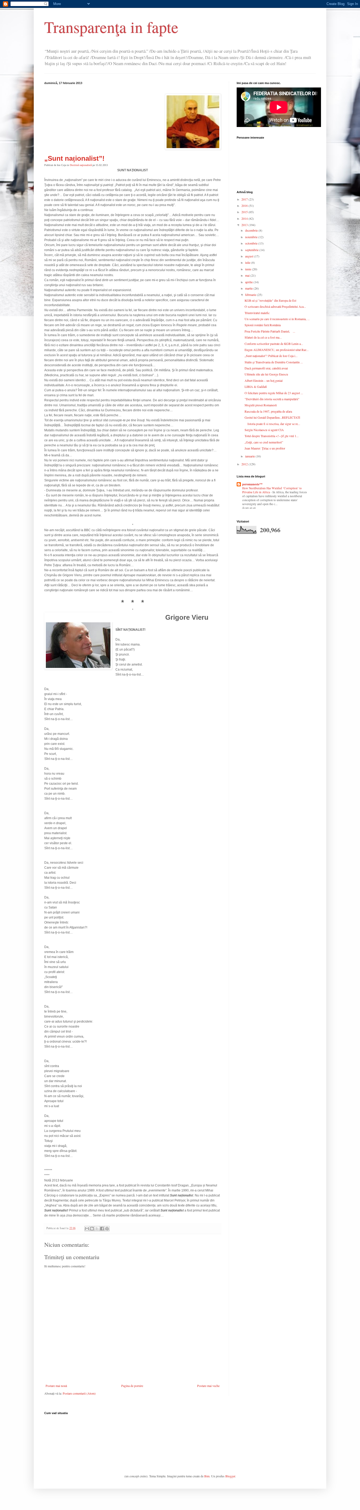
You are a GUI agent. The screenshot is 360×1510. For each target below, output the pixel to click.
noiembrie (251, 237)
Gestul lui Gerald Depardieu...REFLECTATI (272, 417)
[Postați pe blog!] (92, 1228)
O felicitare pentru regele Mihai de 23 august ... (274, 393)
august (249, 256)
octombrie (251, 243)
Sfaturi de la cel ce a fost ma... (263, 337)
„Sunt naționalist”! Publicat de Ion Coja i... (271, 356)
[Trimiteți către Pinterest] (107, 1228)
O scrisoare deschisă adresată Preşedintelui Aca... (275, 306)
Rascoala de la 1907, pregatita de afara (268, 411)
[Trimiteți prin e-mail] (87, 1228)
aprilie (249, 282)
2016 (245, 205)
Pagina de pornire (132, 1386)
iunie (248, 269)
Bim (207, 1476)
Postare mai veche (208, 1386)
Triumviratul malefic (257, 313)
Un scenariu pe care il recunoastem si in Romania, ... (277, 319)
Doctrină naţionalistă (81, 165)
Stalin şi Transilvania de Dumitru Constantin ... (274, 362)
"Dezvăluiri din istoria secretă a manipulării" (272, 399)
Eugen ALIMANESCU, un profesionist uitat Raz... (277, 350)
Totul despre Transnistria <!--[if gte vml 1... (272, 436)
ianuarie (250, 456)
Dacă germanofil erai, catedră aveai (266, 368)
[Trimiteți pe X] (97, 1228)
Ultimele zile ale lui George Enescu (266, 374)
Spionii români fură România (263, 325)
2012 (245, 464)
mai (247, 275)
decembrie (252, 230)
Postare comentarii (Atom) (79, 1393)
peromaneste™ (252, 484)
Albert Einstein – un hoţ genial (264, 380)
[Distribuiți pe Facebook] (102, 1228)
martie (249, 288)
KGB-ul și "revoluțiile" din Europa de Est (270, 300)
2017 (245, 199)
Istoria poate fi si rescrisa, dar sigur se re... (272, 424)
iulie (248, 262)
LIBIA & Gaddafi (256, 386)
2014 (245, 218)
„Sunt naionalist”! (74, 158)
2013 (245, 225)
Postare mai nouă (56, 1386)
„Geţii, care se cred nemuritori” (264, 442)
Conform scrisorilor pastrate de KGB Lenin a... (274, 343)
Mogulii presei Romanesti (261, 405)
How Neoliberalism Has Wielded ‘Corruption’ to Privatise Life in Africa (272, 490)
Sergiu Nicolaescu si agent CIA (264, 430)
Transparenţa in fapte (111, 26)
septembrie (252, 250)
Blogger (230, 1476)
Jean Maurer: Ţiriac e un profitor (265, 448)
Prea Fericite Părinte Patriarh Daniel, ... (270, 331)
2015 (245, 212)
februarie (251, 294)
